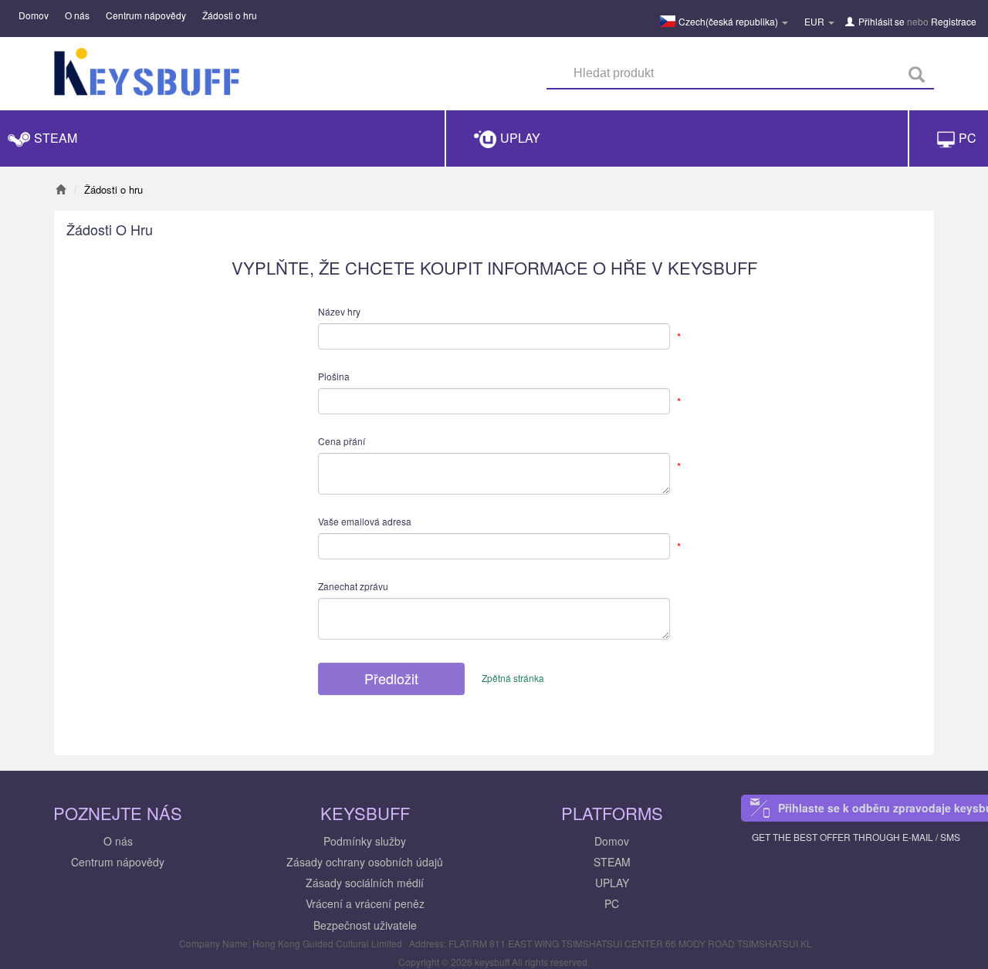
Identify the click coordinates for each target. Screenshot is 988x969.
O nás (77, 15)
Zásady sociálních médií (365, 882)
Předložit (391, 678)
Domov (34, 15)
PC (611, 903)
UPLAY (612, 882)
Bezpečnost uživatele (365, 925)
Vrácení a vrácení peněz (365, 903)
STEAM (612, 861)
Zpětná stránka (513, 677)
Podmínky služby (364, 841)
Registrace (953, 21)
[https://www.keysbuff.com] (146, 75)
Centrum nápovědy (146, 15)
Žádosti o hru (229, 15)
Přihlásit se (881, 21)
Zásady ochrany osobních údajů (364, 861)
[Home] (61, 189)
